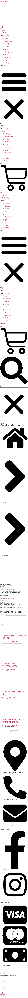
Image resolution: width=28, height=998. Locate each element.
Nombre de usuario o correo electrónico (8, 975)
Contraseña (2, 981)
